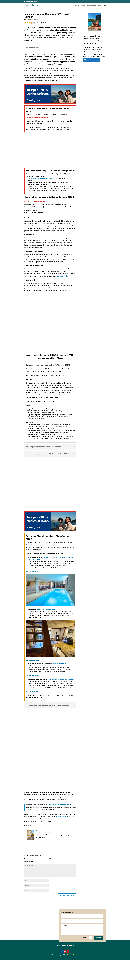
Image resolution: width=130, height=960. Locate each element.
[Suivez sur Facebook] (62, 951)
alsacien (58, 37)
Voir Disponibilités (32, 571)
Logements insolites (91, 5)
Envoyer (98, 937)
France (29, 30)
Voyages (75, 5)
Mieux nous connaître (91, 60)
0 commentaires (34, 19)
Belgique (83, 5)
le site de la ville (62, 276)
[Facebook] (26, 844)
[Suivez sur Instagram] (65, 951)
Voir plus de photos (32, 660)
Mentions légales (72, 955)
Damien (28, 19)
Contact (99, 5)
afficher (36, 47)
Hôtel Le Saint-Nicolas (59, 664)
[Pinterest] (29, 844)
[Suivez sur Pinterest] (68, 951)
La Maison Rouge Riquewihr (46, 609)
